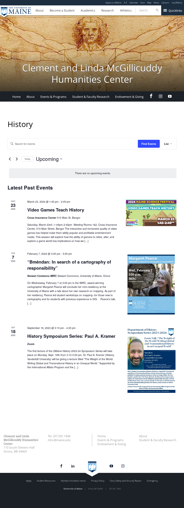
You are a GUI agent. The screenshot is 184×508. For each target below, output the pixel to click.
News (156, 2)
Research (107, 10)
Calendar (133, 2)
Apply (28, 480)
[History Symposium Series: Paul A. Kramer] (151, 360)
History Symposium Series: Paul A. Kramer (71, 336)
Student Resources (46, 480)
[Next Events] (17, 159)
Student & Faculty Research (90, 97)
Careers (165, 2)
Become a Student (62, 10)
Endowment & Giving (129, 97)
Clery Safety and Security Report (125, 480)
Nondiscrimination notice (73, 480)
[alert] (92, 173)
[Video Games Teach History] (151, 213)
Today (27, 158)
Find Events (148, 144)
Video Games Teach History (55, 210)
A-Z (125, 2)
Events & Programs (53, 97)
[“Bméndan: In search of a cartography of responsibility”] (151, 284)
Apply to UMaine (113, 2)
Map (149, 2)
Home (16, 97)
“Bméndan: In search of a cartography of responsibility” (69, 265)
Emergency (152, 480)
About (39, 10)
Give (142, 2)
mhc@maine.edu (59, 440)
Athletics (126, 10)
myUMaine (177, 2)
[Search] (157, 10)
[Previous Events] (10, 159)
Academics (88, 10)
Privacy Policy (97, 480)
